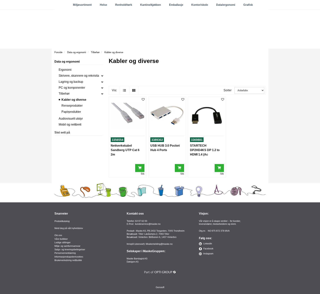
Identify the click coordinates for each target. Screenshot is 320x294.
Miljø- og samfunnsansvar (67, 246)
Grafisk (248, 4)
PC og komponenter (72, 87)
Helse (103, 4)
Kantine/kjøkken (150, 4)
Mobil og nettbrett (70, 124)
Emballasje (176, 4)
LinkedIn (207, 243)
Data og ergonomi (67, 61)
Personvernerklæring (65, 253)
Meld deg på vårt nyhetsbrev (68, 228)
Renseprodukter (72, 105)
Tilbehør (64, 93)
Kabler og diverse (73, 99)
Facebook (208, 248)
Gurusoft (160, 287)
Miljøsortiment (82, 4)
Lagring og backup (71, 81)
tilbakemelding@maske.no (159, 244)
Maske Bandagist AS (137, 258)
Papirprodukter (71, 111)
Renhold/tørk (123, 4)
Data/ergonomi (225, 4)
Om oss (58, 235)
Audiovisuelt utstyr (71, 118)
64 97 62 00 (141, 221)
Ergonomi (65, 69)
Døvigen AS (133, 261)
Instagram (208, 253)
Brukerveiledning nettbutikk (68, 260)
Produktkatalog (62, 221)
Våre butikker (61, 239)
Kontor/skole (199, 4)
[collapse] (102, 76)
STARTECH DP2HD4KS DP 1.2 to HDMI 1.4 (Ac (205, 150)
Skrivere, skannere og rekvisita (79, 75)
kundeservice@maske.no (148, 224)
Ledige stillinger (62, 242)
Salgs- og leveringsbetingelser (69, 249)
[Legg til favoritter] (143, 99)
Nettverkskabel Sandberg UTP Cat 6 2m (125, 150)
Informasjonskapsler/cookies (68, 256)
